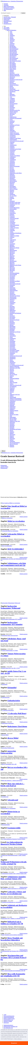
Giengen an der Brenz (15, 155)
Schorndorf (12, 342)
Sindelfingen (13, 358)
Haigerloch (12, 163)
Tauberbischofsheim (14, 378)
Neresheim (12, 277)
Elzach (11, 115)
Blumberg (12, 78)
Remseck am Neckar (14, 319)
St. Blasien (12, 363)
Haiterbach (12, 165)
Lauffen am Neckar (14, 227)
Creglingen (12, 99)
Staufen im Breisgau (14, 366)
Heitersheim (12, 177)
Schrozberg (12, 346)
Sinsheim (12, 361)
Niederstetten (13, 289)
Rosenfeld (12, 330)
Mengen (11, 254)
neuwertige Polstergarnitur (8, 752)
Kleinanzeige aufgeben (9, 7)
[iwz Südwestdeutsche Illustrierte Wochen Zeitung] (13, 839)
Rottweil (12, 333)
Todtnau (11, 383)
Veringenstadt (13, 397)
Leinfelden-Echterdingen (15, 233)
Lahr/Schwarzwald (14, 218)
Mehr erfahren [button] (18, 1039)
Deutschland (6, 29)
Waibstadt (12, 405)
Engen (11, 119)
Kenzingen (12, 201)
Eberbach (12, 109)
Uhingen (12, 391)
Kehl (11, 199)
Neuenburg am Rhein (15, 281)
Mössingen (12, 270)
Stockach (12, 369)
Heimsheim (12, 175)
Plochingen (12, 311)
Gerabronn (12, 151)
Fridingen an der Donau (15, 138)
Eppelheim (12, 121)
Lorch (11, 238)
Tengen (11, 379)
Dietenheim (12, 101)
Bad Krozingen (13, 51)
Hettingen (12, 183)
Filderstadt (12, 130)
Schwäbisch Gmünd (14, 350)
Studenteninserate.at (8, 1025)
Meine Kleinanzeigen (9, 6)
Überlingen (12, 441)
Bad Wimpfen (13, 66)
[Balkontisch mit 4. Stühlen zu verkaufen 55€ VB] (13, 918)
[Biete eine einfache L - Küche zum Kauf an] (11, 780)
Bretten (11, 86)
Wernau (11, 430)
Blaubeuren (12, 77)
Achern (11, 34)
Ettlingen (12, 127)
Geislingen (12, 147)
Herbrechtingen (13, 181)
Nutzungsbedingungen (9, 1016)
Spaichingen (12, 362)
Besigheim (12, 73)
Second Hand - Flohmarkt (10, 17)
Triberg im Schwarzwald (15, 385)
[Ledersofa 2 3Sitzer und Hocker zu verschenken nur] (13, 888)
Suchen (23, 13)
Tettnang (12, 381)
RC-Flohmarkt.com (8, 1027)
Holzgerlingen (13, 187)
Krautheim (12, 211)
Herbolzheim (13, 179)
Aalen (11, 33)
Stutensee (12, 370)
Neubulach (12, 278)
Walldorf (12, 412)
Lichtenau (12, 237)
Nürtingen (12, 291)
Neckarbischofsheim (14, 273)
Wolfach (12, 440)
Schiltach (12, 339)
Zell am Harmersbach (15, 442)
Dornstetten (12, 107)
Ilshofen (11, 193)
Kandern (12, 197)
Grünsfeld (12, 158)
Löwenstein (12, 243)
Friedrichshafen (13, 139)
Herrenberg (12, 182)
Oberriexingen (13, 297)
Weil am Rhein (13, 418)
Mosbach (12, 259)
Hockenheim (13, 186)
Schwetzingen (13, 349)
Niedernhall (12, 287)
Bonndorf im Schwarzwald (16, 79)
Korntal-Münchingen (14, 207)
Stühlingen (12, 373)
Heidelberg (12, 171)
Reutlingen (12, 323)
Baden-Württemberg (11, 30)
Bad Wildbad (13, 65)
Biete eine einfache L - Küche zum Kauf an (12, 785)
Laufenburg (12, 226)
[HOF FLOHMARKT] (6, 545)
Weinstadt (12, 426)
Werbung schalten (8, 1021)
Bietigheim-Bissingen (15, 75)
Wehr (11, 416)
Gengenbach (13, 150)
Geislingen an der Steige (15, 149)
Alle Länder (6, 27)
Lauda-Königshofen (14, 225)
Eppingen (12, 122)
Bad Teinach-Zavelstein (15, 61)
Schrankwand (12, 800)
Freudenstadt (13, 137)
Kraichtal (12, 210)
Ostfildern (12, 303)
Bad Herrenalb (13, 50)
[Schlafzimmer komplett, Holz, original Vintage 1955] (13, 873)
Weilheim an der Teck (15, 421)
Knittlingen (12, 205)
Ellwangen (12, 114)
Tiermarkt (6, 22)
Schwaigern (12, 347)
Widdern (12, 433)
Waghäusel (12, 402)
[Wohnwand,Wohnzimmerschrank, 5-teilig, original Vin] (14, 856)
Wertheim (12, 432)
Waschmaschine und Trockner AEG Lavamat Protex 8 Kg (13, 957)
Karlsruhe (12, 198)
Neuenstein (12, 285)
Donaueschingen (13, 103)
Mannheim (12, 246)
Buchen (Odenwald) (14, 90)
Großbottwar (13, 157)
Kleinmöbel (11, 688)
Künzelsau (12, 215)
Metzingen (12, 255)
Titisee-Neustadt (13, 382)
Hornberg (12, 190)
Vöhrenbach (12, 401)
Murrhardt (12, 262)
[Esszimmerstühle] (5, 824)
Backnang (12, 45)
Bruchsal (12, 87)
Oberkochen (12, 294)
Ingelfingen (12, 194)
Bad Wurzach (13, 67)
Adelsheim (12, 35)
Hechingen (12, 170)
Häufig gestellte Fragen (9, 1018)
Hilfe (5, 10)
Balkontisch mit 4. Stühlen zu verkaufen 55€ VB (12, 923)
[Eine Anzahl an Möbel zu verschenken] (10, 503)
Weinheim (12, 424)
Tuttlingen (12, 389)
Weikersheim (13, 417)
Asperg (11, 42)
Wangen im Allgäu (14, 414)
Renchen (12, 321)
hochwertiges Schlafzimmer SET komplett (11, 623)
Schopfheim (12, 341)
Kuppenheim (13, 213)
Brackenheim (13, 83)
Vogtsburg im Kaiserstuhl (16, 400)
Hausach (12, 167)
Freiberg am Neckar (14, 133)
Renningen (12, 322)
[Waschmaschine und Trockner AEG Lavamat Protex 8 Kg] (14, 952)
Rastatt (11, 314)
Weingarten (12, 422)
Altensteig (12, 41)
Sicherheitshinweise (8, 1020)
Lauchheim (12, 223)
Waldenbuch (12, 406)
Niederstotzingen (14, 290)
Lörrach (11, 242)
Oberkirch (12, 293)
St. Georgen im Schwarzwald (16, 365)
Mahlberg (12, 245)
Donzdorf (12, 105)
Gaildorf (12, 143)
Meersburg (12, 253)
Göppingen (12, 162)
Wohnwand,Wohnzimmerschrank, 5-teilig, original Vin (14, 863)
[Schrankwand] (4, 796)
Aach (11, 31)
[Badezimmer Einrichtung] (7, 723)
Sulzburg (12, 375)
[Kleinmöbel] (4, 684)
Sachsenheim (13, 335)
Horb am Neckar (13, 189)
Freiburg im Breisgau (15, 134)
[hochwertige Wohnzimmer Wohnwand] (10, 603)
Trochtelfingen (13, 386)
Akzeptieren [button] (14, 1043)
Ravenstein (12, 318)
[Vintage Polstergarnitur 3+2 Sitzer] (9, 650)
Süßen (11, 377)
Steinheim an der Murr (15, 367)
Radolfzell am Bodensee (15, 313)
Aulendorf (12, 43)
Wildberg (12, 437)
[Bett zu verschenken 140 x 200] (8, 764)
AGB (5, 1014)
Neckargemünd (13, 274)
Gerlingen (12, 153)
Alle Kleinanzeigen (8, 9)
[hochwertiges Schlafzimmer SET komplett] (11, 619)
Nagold (11, 271)
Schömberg (12, 353)
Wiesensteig (12, 434)
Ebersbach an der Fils (15, 110)
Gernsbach (12, 154)
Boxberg (12, 82)
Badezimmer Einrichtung (17, 726)
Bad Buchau (12, 46)
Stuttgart (12, 371)
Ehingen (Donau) (14, 111)
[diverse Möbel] (5, 735)
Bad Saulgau (13, 57)
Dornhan (12, 106)
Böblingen (12, 94)
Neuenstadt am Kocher (15, 283)
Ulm (11, 393)
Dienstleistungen (7, 23)
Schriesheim (12, 345)
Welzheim (12, 428)
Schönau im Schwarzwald (16, 355)
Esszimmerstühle (14, 828)
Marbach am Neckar (14, 247)
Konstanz (12, 206)
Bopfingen (12, 81)
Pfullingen (12, 309)
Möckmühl (12, 269)
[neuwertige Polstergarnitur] (7, 748)
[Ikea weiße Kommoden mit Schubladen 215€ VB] (13, 970)
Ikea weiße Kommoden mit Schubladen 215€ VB (13, 975)
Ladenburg (12, 217)
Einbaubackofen (13, 701)
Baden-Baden (13, 69)
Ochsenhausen (13, 298)
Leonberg (12, 234)
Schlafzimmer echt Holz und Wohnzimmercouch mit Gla (13, 564)
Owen (11, 305)
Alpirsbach (12, 39)
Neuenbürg (12, 282)
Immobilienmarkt (8, 21)
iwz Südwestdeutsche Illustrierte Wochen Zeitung (12, 843)
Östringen (12, 446)
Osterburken (12, 302)
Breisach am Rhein (14, 85)
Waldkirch (12, 409)
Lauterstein (12, 230)
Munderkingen (13, 261)
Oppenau (12, 301)
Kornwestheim (13, 209)
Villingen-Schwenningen (15, 398)
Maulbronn (12, 251)
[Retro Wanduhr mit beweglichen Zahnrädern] (12, 934)
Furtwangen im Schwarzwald (16, 141)
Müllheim (12, 266)
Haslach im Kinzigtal (14, 166)
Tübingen (12, 390)
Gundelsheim (13, 159)
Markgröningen (13, 250)
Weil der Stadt (13, 420)
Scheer (11, 337)
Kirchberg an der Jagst (15, 202)
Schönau (12, 354)
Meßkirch (12, 257)
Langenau (12, 221)
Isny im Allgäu (13, 195)
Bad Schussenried (14, 58)
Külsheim (12, 214)
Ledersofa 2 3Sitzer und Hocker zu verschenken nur (13, 893)
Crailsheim (12, 98)
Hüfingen (12, 191)
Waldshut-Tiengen (14, 410)
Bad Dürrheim (13, 47)
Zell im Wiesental (14, 444)
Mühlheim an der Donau (15, 265)
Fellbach (12, 129)
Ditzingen (12, 102)
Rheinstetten (12, 327)
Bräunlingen (12, 89)
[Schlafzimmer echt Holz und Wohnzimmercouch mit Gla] (14, 560)
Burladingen (12, 91)
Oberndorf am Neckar (15, 295)
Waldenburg (12, 408)
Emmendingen (13, 117)
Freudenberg (13, 135)
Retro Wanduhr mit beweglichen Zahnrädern (12, 939)
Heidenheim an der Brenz (16, 173)
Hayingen (12, 169)
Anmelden (6, 5)
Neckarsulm (12, 275)
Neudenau (12, 279)
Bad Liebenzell (13, 53)
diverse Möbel (12, 738)
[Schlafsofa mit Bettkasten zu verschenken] (11, 902)
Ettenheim (12, 126)
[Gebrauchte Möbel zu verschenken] (9, 531)
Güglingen (12, 161)
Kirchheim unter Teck (15, 203)
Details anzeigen (23, 516)
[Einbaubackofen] (5, 697)
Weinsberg (12, 425)
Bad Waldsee (13, 63)
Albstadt (12, 38)
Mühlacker (12, 263)
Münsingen (12, 267)
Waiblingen (12, 404)
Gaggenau (12, 142)
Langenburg (12, 222)
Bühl (11, 93)
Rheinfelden (12, 326)
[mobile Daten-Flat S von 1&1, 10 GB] (10, 668)
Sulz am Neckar (13, 374)
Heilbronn (12, 174)
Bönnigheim (12, 95)
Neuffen (11, 286)
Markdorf (12, 249)
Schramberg (12, 343)
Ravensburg (12, 317)
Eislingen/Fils (13, 113)
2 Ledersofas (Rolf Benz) (16, 713)
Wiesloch (12, 436)
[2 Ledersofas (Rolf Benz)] (7, 710)
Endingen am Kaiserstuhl (15, 118)
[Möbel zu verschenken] (6, 518)
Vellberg (12, 395)
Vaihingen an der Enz (15, 394)
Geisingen (12, 146)
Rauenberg (12, 315)
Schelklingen (13, 338)
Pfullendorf (12, 307)
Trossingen (12, 387)
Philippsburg (13, 310)
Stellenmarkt (6, 19)
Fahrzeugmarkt (7, 18)
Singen (11, 359)
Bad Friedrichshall (14, 49)
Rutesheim (12, 334)
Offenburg (12, 299)
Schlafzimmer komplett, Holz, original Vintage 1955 (13, 878)
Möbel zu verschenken (16, 521)
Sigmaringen (13, 357)
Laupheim (12, 229)
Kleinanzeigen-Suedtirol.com (10, 1026)
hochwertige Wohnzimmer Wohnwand (10, 607)
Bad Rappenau (13, 55)
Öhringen (12, 445)
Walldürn (12, 413)
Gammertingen (13, 145)
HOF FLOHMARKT (15, 549)
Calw (11, 97)
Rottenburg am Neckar (15, 331)
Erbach (11, 123)
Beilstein (12, 71)
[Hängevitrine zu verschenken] (8, 808)
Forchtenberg (13, 131)
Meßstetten (12, 258)
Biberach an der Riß (14, 74)
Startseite (6, 3)
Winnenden (12, 438)
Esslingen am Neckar (15, 125)
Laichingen (12, 219)
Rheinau (12, 325)
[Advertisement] (14, 483)
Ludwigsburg (13, 239)
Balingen (12, 70)
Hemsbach (12, 178)
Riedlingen (12, 329)
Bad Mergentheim (14, 54)
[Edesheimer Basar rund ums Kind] (9, 635)
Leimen (11, 231)
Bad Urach (12, 62)
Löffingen (12, 241)
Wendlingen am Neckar (15, 429)
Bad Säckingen (13, 59)
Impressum (6, 1022)
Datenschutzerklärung (9, 1017)
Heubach (12, 185)
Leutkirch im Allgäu (14, 235)
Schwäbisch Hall (14, 351)
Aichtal (11, 37)
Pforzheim (12, 306)
